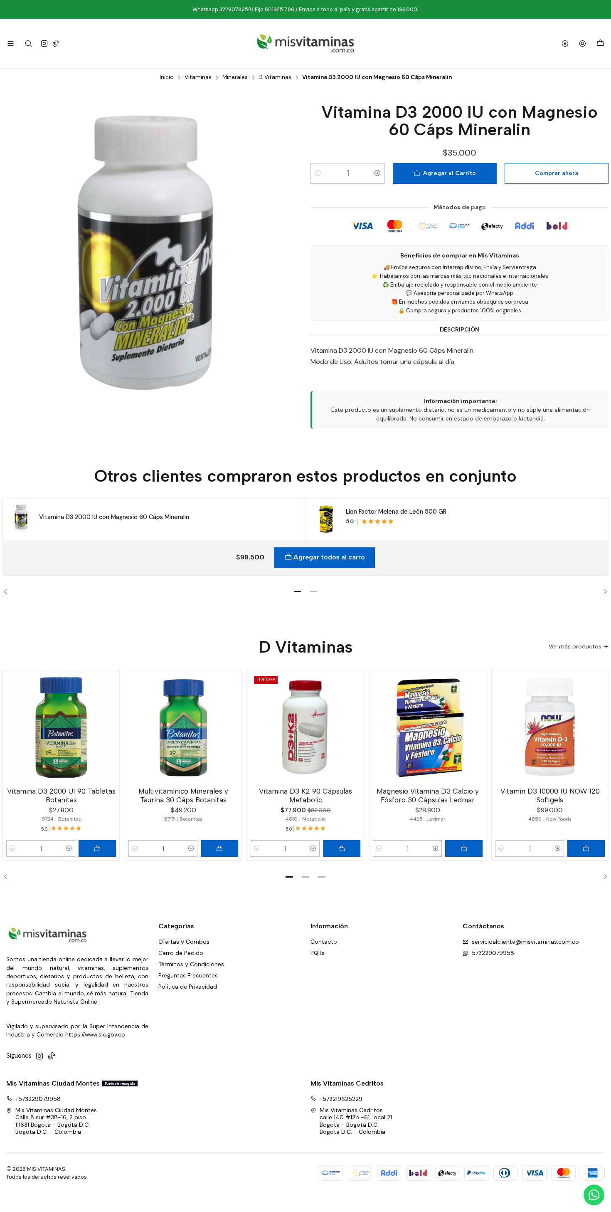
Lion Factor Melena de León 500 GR (396, 511)
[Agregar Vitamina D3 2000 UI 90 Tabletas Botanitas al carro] (97, 848)
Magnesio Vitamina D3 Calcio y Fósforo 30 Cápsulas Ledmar (428, 795)
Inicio (167, 77)
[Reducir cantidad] (318, 173)
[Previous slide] (8, 592)
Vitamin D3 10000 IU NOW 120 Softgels (550, 795)
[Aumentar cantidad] (377, 173)
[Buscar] (28, 43)
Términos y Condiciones (191, 964)
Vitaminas (198, 77)
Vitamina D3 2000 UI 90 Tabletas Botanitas (61, 795)
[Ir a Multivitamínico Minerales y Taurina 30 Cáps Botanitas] (183, 727)
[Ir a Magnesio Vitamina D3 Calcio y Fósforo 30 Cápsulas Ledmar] (428, 727)
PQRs (317, 953)
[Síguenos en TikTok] (56, 43)
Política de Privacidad (187, 986)
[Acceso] (582, 43)
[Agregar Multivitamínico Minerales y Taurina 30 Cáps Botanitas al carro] (219, 848)
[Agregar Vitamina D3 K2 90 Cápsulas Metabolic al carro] (341, 848)
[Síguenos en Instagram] (44, 43)
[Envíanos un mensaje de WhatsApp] (594, 1195)
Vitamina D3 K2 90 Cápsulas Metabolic (305, 795)
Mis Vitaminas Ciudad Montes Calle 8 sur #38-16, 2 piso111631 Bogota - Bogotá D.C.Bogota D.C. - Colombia (56, 1121)
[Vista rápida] (109, 725)
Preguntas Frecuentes (188, 975)
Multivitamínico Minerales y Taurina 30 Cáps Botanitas (183, 795)
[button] (298, 592)
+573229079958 (38, 1099)
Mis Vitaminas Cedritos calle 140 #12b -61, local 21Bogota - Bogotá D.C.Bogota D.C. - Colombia (356, 1121)
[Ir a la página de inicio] (305, 43)
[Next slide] (602, 592)
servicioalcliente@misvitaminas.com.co (525, 941)
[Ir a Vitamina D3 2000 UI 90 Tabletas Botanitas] (61, 727)
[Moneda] (565, 43)
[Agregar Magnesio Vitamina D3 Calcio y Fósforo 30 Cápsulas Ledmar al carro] (464, 848)
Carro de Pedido (180, 953)
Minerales (235, 77)
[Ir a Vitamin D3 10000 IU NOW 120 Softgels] (550, 727)
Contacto (323, 941)
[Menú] (10, 43)
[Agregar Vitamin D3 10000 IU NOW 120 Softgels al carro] (586, 848)
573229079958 (493, 953)
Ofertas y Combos (183, 941)
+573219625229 (341, 1099)
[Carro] (600, 43)
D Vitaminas (275, 77)
